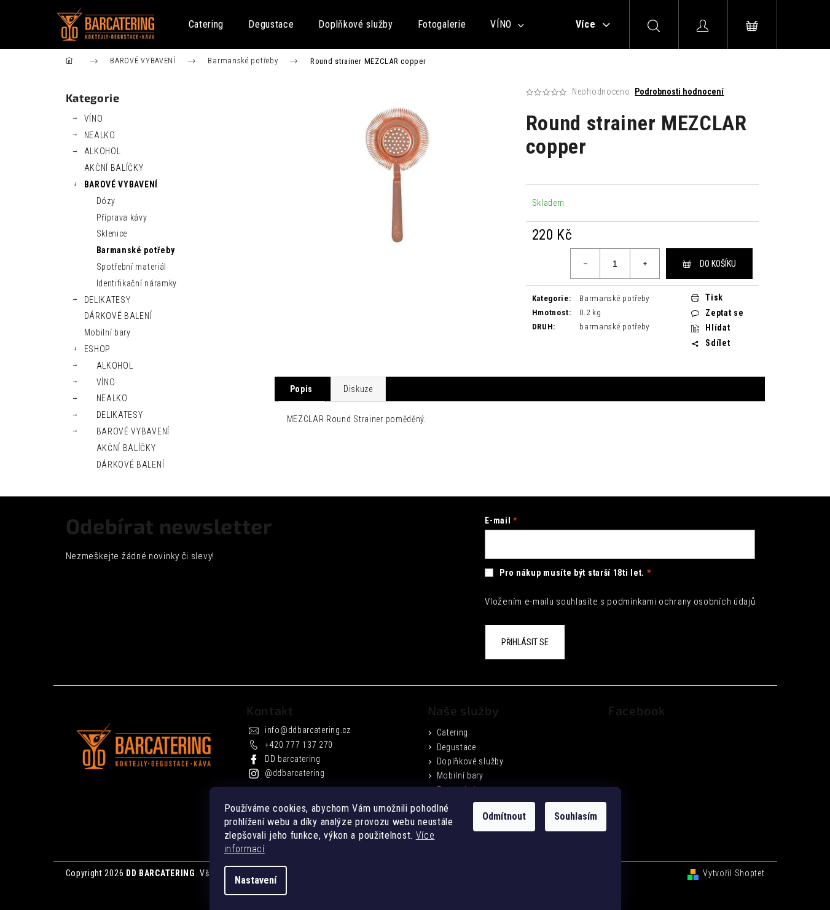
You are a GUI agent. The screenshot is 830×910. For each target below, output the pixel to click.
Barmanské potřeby (135, 250)
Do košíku (718, 264)
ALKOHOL (102, 151)
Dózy (105, 201)
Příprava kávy (121, 217)
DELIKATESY (107, 300)
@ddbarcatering (295, 773)
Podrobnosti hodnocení (679, 91)
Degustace (456, 747)
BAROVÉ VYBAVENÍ (121, 184)
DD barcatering (293, 759)
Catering (453, 732)
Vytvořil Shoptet (733, 873)
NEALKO (99, 135)
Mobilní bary (107, 332)
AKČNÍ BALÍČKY (114, 168)
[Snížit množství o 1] (585, 263)
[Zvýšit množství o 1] (644, 263)
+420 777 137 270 (299, 745)
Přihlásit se (525, 642)
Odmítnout (504, 816)
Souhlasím (575, 816)
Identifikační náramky (137, 283)
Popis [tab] (301, 389)
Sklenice (112, 233)
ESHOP (97, 349)
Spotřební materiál (131, 267)
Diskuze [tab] (358, 389)
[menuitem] (206, 24)
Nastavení (255, 880)
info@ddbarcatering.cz (308, 730)
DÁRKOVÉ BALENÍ (118, 316)
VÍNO (93, 119)
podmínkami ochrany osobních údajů (681, 601)
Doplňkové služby (470, 761)
